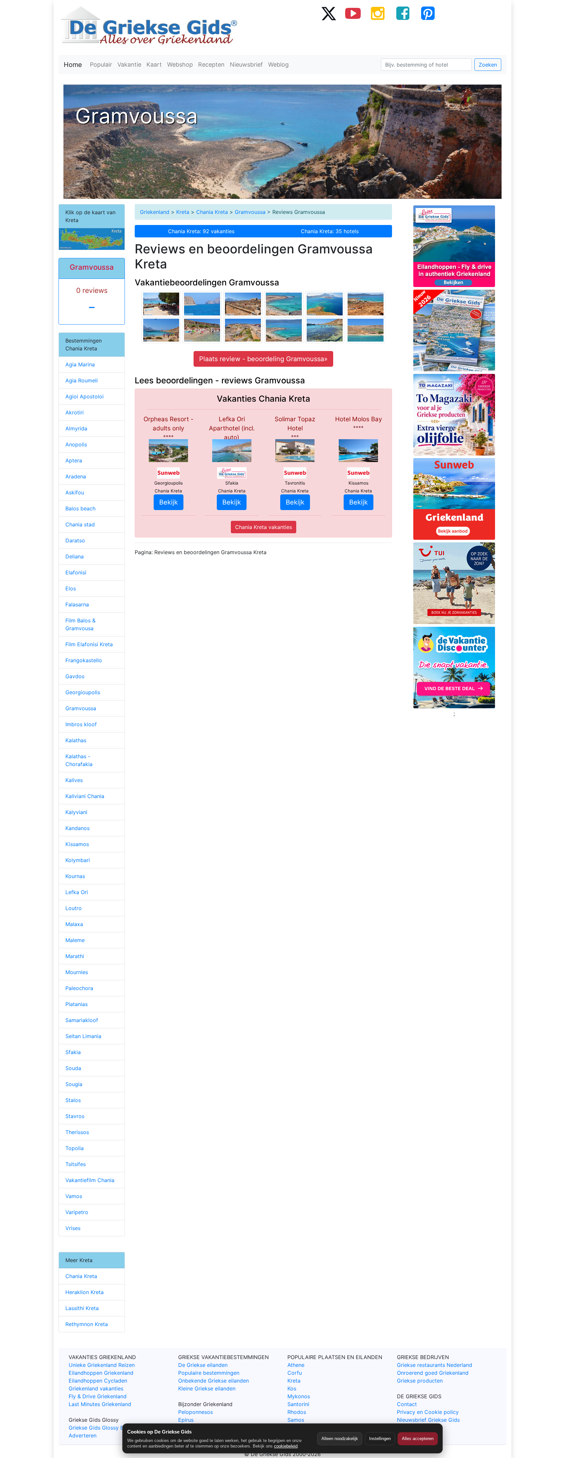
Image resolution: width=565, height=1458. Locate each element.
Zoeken (488, 64)
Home (73, 65)
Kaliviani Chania (84, 796)
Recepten (211, 64)
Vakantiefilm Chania (89, 1180)
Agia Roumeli (81, 380)
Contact (407, 1404)
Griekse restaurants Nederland (434, 1365)
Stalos (73, 1100)
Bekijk (168, 502)
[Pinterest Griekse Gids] (428, 13)
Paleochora (79, 988)
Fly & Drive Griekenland (98, 1396)
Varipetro (76, 1212)
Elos (70, 588)
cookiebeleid (286, 1446)
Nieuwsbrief (246, 64)
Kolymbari (77, 860)
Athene (295, 1365)
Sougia (73, 1084)
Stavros (74, 1116)
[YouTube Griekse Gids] (353, 13)
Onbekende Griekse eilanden (213, 1380)
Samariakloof (81, 1020)
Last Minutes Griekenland (100, 1404)
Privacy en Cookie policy (428, 1412)
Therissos (77, 1132)
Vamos (73, 1196)
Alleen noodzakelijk (339, 1438)
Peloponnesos (195, 1412)
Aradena (75, 476)
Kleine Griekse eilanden (206, 1388)
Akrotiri (74, 412)
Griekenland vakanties (96, 1388)
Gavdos (74, 676)
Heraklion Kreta (84, 1292)
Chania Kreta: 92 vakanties (201, 231)
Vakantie (129, 64)
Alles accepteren (418, 1438)
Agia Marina (80, 364)
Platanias (76, 1004)
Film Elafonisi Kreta (89, 644)
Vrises (72, 1228)
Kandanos (77, 828)
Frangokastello (83, 660)
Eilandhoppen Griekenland (101, 1373)
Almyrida (76, 428)
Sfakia (73, 1052)
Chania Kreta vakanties (263, 527)
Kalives (74, 780)
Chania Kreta (212, 212)
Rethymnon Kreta (86, 1324)
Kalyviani (76, 812)
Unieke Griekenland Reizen (102, 1365)
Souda (73, 1068)
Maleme (75, 940)
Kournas (75, 876)
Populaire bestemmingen (208, 1373)
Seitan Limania (83, 1036)
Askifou (74, 492)
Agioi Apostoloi (84, 396)
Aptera (73, 460)
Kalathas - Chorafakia (79, 760)
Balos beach (80, 508)
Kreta (182, 212)
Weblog (278, 64)
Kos (291, 1388)
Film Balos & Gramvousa (80, 624)
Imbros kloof (81, 724)
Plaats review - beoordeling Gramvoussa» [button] (263, 359)
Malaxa (74, 924)
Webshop (180, 64)
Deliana (74, 556)
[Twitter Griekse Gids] (328, 13)
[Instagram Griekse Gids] (378, 13)
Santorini (298, 1404)
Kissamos (77, 844)
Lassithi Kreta (82, 1308)
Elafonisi (75, 572)
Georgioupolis (82, 692)
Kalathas (75, 740)
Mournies (76, 972)
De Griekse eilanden (203, 1365)
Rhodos (296, 1412)
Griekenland (154, 212)
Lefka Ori (76, 892)
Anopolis (76, 444)
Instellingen (380, 1438)
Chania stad (80, 524)
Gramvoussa (250, 212)
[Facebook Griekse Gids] (403, 13)
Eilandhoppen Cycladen (98, 1380)
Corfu (294, 1373)
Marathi (74, 956)
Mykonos (298, 1396)
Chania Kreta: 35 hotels (330, 231)
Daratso (75, 540)
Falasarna (77, 604)
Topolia (74, 1148)
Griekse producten (420, 1380)
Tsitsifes (75, 1164)
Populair (101, 64)
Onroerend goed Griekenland (433, 1373)
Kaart (154, 64)
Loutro (73, 908)
